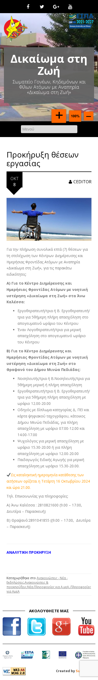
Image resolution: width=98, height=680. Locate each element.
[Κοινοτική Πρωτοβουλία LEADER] (46, 658)
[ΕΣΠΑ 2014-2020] (27, 658)
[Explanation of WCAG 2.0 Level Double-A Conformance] (14, 670)
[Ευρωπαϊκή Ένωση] (62, 658)
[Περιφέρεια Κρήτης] (8, 658)
